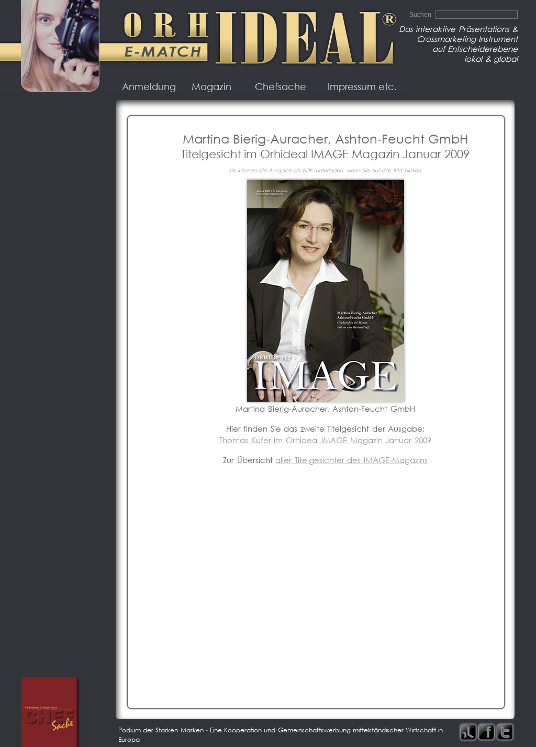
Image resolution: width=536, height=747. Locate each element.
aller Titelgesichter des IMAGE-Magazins (351, 460)
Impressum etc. (362, 86)
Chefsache (280, 86)
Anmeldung (149, 86)
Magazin (211, 86)
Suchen (421, 14)
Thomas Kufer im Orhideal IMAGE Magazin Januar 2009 (325, 440)
